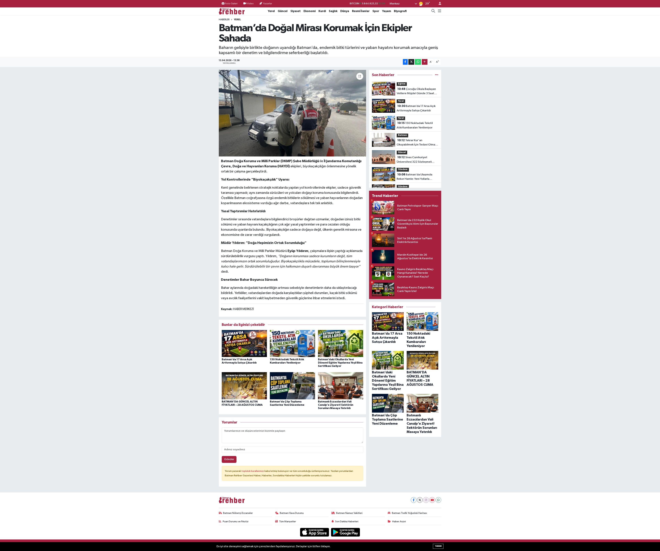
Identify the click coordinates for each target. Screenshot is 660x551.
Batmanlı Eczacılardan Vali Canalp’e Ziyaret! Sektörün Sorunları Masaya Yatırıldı (335, 405)
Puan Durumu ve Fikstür (236, 521)
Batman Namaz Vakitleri (349, 513)
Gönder (229, 459)
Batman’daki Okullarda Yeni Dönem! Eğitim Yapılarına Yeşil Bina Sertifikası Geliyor (340, 362)
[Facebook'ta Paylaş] (405, 62)
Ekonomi (310, 11)
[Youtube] (432, 500)
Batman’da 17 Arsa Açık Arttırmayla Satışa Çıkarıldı (416, 108)
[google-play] (345, 532)
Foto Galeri (231, 3)
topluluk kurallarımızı (253, 471)
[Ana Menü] (439, 11)
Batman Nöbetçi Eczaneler (238, 513)
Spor (375, 11)
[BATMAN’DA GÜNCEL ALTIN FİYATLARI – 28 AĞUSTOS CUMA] (244, 385)
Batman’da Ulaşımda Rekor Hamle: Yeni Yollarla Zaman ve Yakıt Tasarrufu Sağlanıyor (414, 177)
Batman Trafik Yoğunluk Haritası (409, 513)
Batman (402, 135)
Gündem (403, 169)
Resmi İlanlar (361, 11)
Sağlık (333, 11)
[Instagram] (426, 500)
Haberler (224, 19)
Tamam (438, 546)
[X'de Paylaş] (411, 62)
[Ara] (433, 11)
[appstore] (314, 532)
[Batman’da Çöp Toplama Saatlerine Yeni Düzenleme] (292, 385)
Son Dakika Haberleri (346, 521)
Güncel (283, 11)
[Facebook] (413, 500)
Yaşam (386, 11)
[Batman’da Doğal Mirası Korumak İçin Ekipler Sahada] (292, 113)
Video (250, 3)
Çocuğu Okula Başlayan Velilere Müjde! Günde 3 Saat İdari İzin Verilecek (416, 91)
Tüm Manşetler (287, 521)
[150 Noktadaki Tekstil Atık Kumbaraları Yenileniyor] (292, 343)
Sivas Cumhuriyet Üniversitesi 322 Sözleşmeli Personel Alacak (414, 160)
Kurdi (322, 11)
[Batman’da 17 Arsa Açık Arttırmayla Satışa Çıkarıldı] (244, 343)
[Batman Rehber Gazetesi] (232, 11)
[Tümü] (436, 75)
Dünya (344, 11)
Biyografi (400, 11)
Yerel (271, 11)
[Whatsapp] (438, 500)
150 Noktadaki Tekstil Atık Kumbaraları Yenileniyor (415, 125)
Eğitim (401, 84)
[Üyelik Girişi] (438, 3)
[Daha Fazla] (424, 62)
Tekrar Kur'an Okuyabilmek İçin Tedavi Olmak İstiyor (417, 143)
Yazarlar (267, 3)
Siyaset (295, 11)
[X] (420, 500)
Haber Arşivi (399, 521)
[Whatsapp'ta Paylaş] (418, 62)
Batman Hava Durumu (292, 513)
